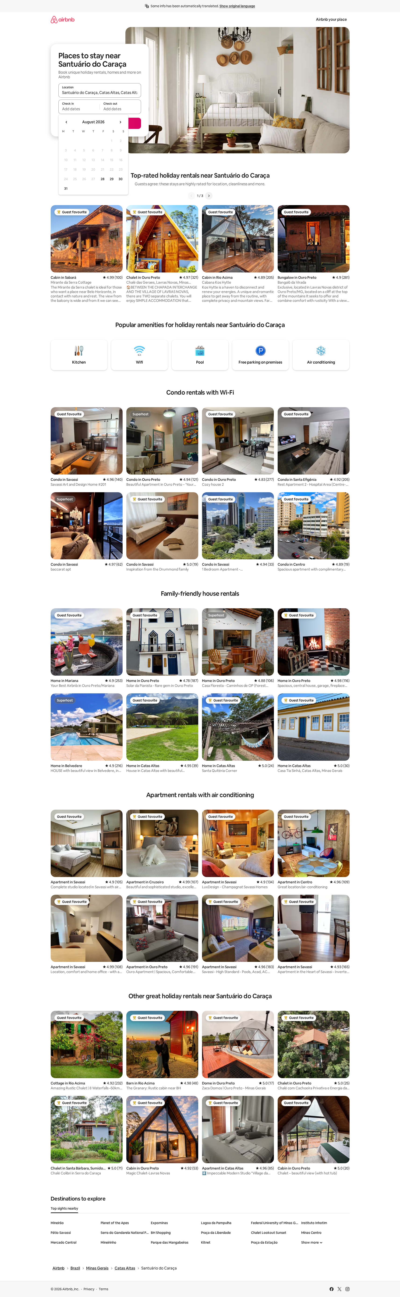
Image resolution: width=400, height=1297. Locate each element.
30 (121, 179)
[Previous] (191, 196)
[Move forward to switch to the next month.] (120, 122)
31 (65, 188)
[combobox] (99, 92)
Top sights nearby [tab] (64, 1208)
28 (102, 179)
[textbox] (79, 109)
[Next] (208, 196)
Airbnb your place (331, 19)
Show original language (237, 6)
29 (111, 179)
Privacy (89, 1289)
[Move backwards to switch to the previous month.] (66, 122)
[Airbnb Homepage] (62, 19)
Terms (103, 1289)
